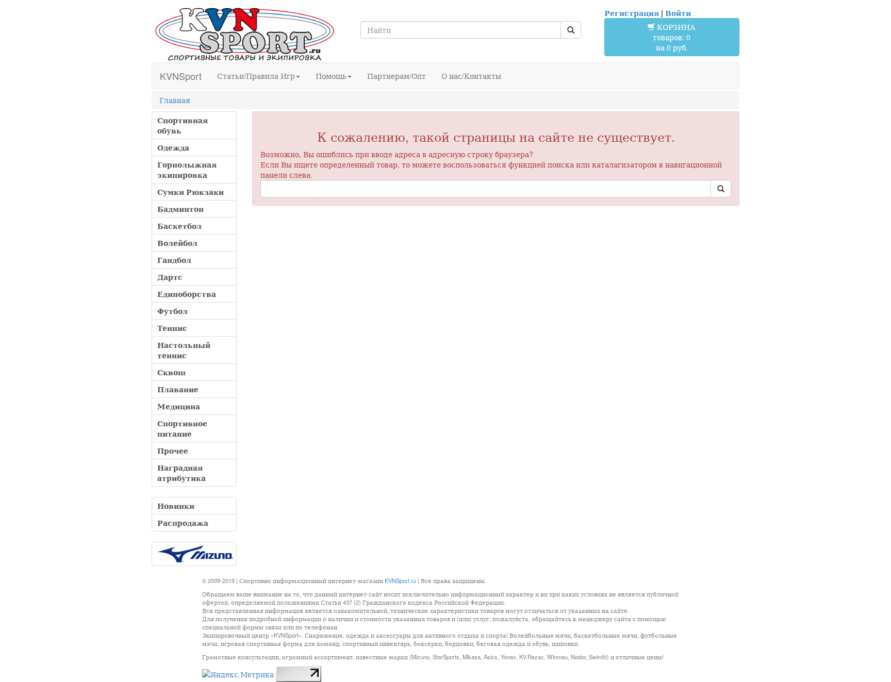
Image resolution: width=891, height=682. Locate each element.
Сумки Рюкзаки (190, 192)
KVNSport (181, 75)
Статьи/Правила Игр (256, 76)
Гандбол (174, 260)
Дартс (170, 277)
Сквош (171, 372)
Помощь (331, 76)
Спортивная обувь (182, 125)
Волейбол (177, 243)
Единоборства (186, 294)
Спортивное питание (182, 428)
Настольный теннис (183, 350)
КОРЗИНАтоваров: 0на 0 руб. (674, 37)
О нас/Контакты (471, 76)
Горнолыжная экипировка (187, 169)
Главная (174, 100)
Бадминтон (180, 209)
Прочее (172, 450)
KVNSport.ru (400, 580)
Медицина (178, 406)
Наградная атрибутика (181, 472)
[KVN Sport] (244, 33)
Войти (678, 13)
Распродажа (182, 523)
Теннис (172, 328)
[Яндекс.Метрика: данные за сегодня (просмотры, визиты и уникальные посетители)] (238, 674)
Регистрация (631, 13)
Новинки (175, 506)
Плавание (178, 389)
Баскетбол (179, 226)
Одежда (173, 147)
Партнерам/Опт (396, 76)
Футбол (172, 311)
